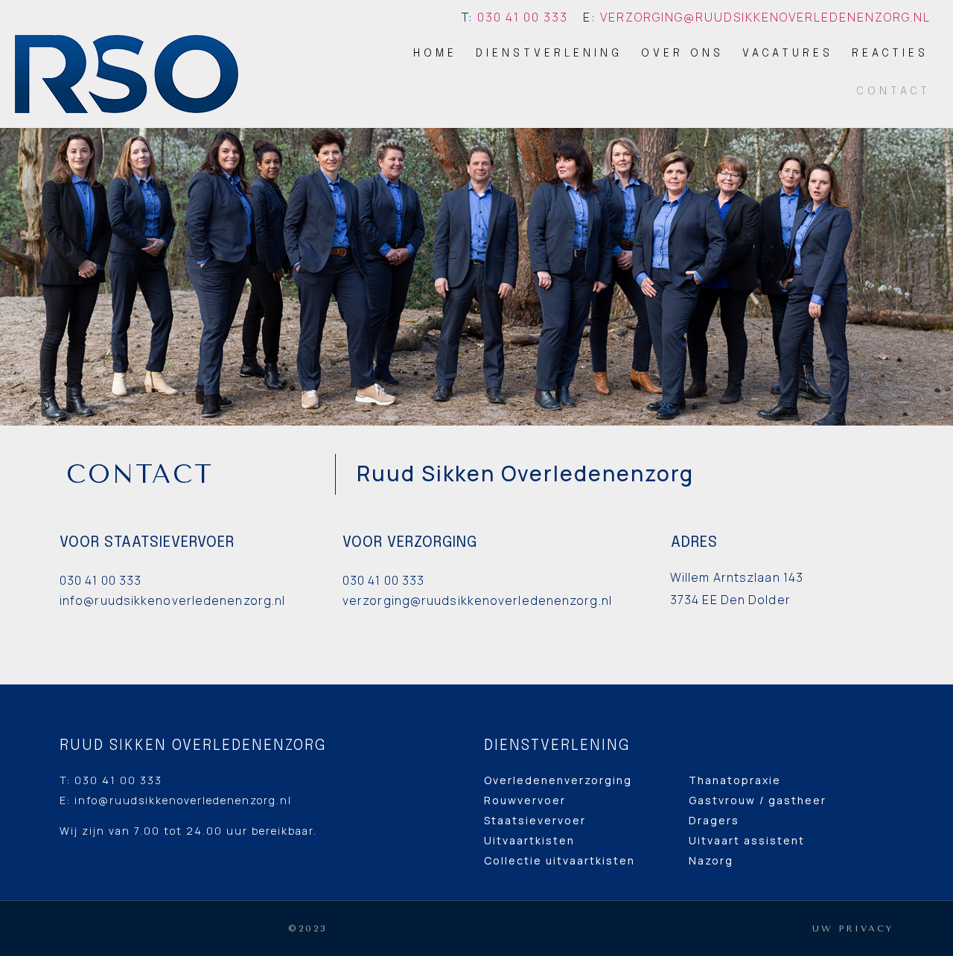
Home (435, 54)
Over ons (682, 54)
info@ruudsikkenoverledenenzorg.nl (183, 800)
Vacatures (787, 54)
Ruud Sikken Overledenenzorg (193, 746)
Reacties (890, 54)
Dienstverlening (549, 54)
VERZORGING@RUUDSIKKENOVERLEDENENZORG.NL (765, 17)
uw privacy (852, 928)
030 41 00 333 (522, 17)
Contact (893, 91)
